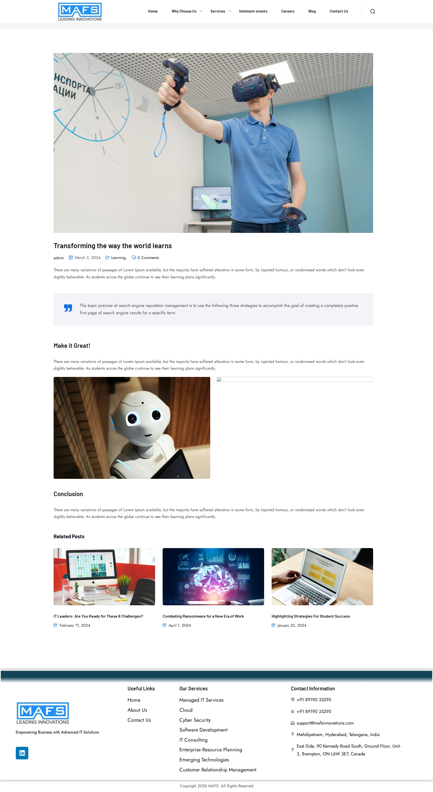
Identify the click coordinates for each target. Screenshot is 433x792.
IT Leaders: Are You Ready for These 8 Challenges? (98, 616)
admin (59, 258)
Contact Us (339, 11)
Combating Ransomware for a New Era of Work (203, 616)
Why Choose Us (184, 11)
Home (153, 11)
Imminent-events (253, 11)
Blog (312, 11)
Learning (119, 257)
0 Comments (148, 257)
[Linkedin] (22, 753)
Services (217, 11)
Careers (287, 11)
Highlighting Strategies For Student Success (311, 616)
